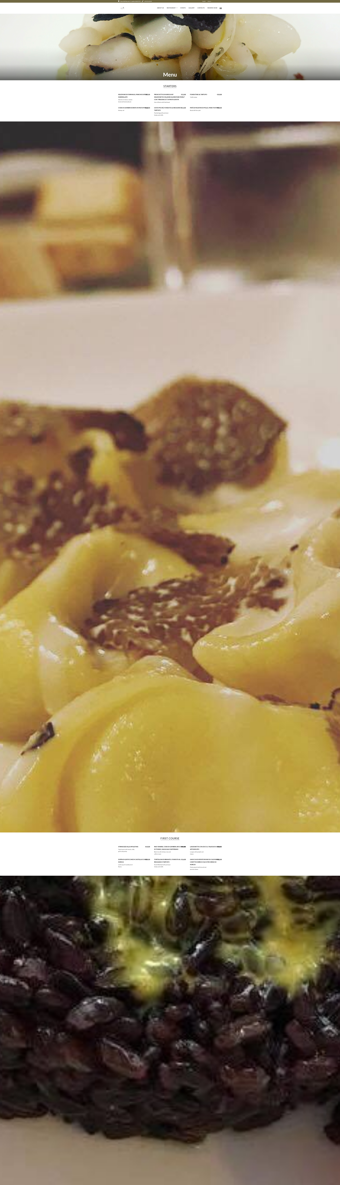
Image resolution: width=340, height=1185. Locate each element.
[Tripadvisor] (218, 1)
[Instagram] (216, 1)
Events (183, 8)
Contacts (201, 8)
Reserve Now (212, 8)
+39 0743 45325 (148, 1)
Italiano (209, 1)
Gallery (192, 8)
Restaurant (171, 8)
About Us (160, 8)
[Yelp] (221, 1)
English (204, 1)
